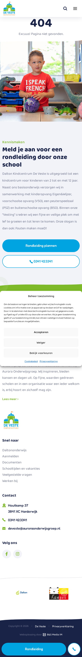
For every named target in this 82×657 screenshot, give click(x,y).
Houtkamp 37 (22, 508)
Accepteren (41, 332)
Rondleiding (34, 649)
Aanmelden (10, 456)
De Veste (40, 626)
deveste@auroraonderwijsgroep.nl (34, 528)
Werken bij (10, 481)
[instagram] (17, 554)
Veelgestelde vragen (17, 474)
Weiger (41, 342)
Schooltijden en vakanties (21, 468)
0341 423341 (42, 261)
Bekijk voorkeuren (41, 353)
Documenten (12, 462)
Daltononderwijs (14, 450)
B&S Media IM (54, 635)
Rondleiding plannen (41, 245)
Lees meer (10, 399)
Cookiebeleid (31, 361)
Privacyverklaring (49, 361)
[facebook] (6, 554)
